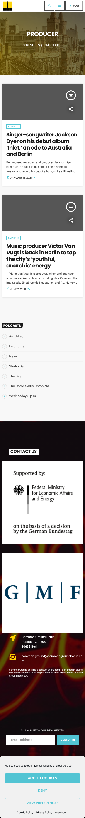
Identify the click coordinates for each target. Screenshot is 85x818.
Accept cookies (42, 778)
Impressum (61, 812)
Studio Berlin (18, 366)
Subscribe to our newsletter (42, 731)
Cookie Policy (25, 812)
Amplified (13, 126)
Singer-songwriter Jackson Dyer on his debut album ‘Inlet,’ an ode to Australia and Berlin (41, 144)
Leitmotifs (16, 346)
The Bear (15, 376)
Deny (42, 790)
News (13, 356)
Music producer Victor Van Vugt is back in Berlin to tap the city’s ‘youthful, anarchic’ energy (41, 255)
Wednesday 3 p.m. (23, 396)
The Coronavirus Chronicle (29, 386)
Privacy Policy (43, 812)
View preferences (43, 803)
